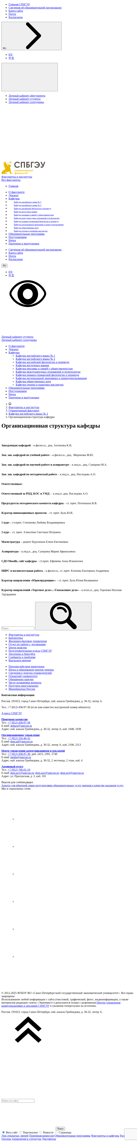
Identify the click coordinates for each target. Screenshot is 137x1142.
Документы (49, 1138)
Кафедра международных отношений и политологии (36, 218)
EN (10, 54)
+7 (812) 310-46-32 (19, 738)
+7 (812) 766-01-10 (19, 769)
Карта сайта (16, 10)
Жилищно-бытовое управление (28, 641)
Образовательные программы (27, 233)
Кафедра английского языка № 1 (27, 202)
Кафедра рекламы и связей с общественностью (34, 215)
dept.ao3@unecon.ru (72, 772)
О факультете (17, 192)
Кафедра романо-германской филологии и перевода (36, 221)
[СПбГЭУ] (28, 986)
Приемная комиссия (14, 719)
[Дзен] (42, 874)
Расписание (16, 17)
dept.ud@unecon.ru (21, 741)
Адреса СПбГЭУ (11, 713)
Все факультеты (11, 179)
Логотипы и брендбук (22, 653)
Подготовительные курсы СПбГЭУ (30, 650)
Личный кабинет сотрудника (26, 102)
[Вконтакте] (42, 819)
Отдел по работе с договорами (27, 644)
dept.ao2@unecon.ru (47, 772)
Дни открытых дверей (15, 1135)
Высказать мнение (20, 660)
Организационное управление (20, 735)
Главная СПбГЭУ (19, 4)
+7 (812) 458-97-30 (19, 753)
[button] (29, 77)
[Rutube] (42, 929)
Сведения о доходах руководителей (30, 672)
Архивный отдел (12, 766)
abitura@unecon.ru (21, 725)
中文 (11, 57)
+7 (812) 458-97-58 (19, 722)
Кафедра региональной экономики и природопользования (39, 224)
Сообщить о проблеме (22, 657)
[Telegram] (42, 846)
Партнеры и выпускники (24, 243)
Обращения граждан (21, 679)
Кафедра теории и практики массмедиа (30, 231)
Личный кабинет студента (24, 98)
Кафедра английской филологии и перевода (32, 208)
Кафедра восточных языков (25, 212)
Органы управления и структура (21, 1138)
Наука (12, 240)
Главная (13, 186)
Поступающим (18, 237)
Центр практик (18, 647)
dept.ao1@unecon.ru (22, 772)
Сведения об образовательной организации (35, 7)
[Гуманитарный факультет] (23, 173)
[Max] (42, 956)
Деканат (14, 195)
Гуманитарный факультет (24, 410)
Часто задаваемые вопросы (25, 682)
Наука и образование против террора (31, 669)
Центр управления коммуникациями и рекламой (33, 750)
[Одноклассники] (42, 901)
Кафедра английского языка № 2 (27, 205)
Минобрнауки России (22, 688)
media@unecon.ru (20, 757)
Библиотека (16, 637)
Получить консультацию (23, 685)
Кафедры (14, 198)
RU (5, 48)
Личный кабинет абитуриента (27, 95)
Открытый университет (23, 676)
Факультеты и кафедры (105, 1135)
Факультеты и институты (16, 176)
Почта (12, 14)
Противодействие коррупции (26, 666)
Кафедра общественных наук (26, 228)
